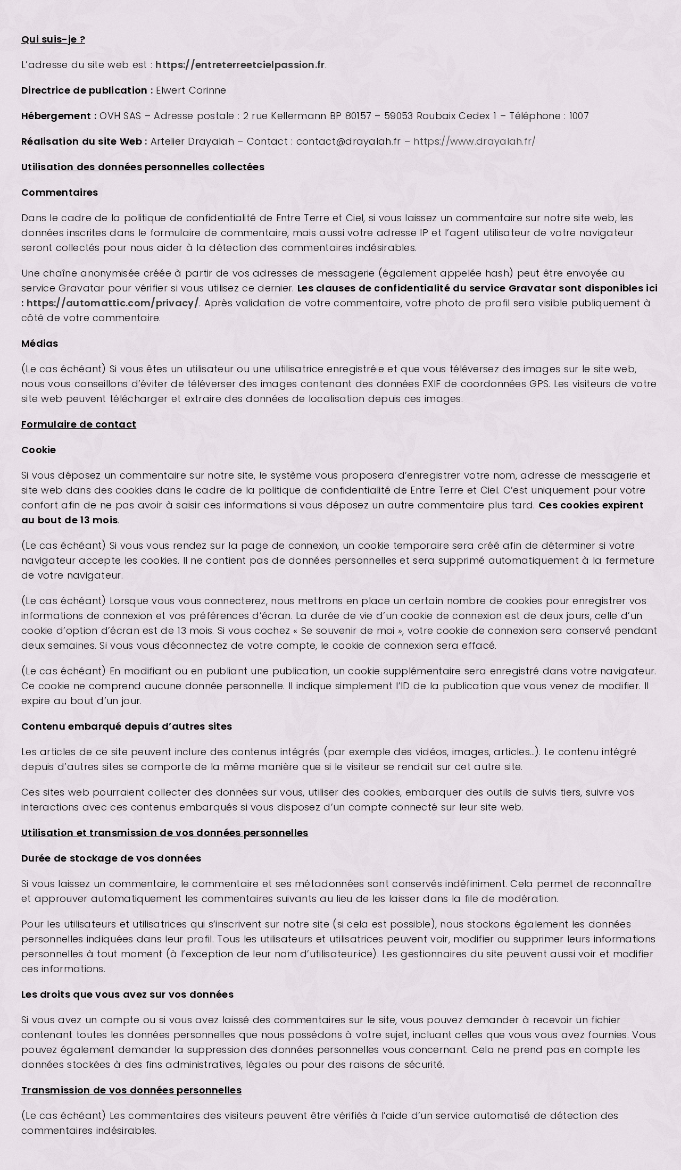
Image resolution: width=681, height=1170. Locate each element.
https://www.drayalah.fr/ (474, 141)
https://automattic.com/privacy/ (113, 303)
